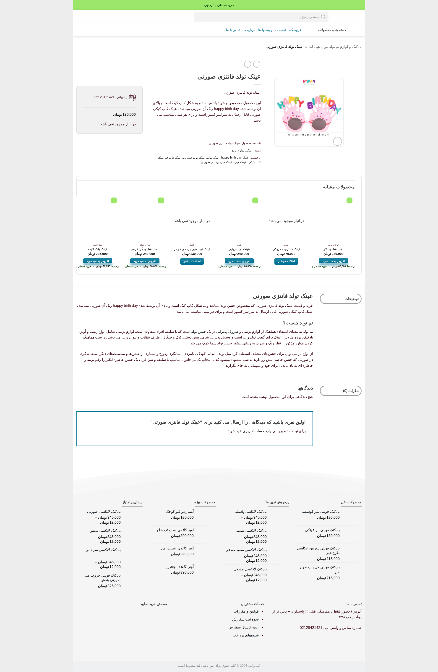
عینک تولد (213, 157)
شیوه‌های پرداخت (246, 635)
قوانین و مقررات (247, 611)
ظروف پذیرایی (227, 331)
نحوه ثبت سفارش (245, 619)
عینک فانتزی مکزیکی (286, 249)
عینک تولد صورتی (194, 157)
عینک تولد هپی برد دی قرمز (192, 249)
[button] (95, 17)
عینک (249, 150)
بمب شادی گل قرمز (145, 249)
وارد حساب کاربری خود (253, 431)
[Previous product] (247, 64)
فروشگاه (295, 30)
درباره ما (249, 30)
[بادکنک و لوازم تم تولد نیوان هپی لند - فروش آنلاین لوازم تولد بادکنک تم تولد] (345, 17)
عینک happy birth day (235, 157)
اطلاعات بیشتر (286, 261)
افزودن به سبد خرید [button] (333, 261)
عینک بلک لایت (97, 249)
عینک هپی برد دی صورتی (216, 162)
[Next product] (256, 64)
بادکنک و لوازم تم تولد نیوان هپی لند (335, 47)
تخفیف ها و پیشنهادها (272, 30)
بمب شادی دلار (333, 249)
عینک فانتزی (173, 157)
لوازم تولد (238, 150)
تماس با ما (233, 30)
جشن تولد (198, 331)
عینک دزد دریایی (239, 249)
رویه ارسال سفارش (243, 627)
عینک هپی (240, 162)
